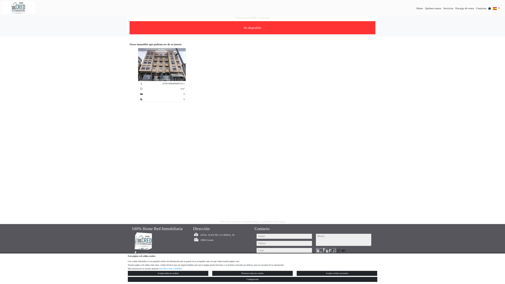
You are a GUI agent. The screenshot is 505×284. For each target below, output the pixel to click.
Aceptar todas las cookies (168, 273)
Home (419, 8)
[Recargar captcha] (338, 250)
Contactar (481, 8)
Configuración (253, 279)
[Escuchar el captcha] (343, 250)
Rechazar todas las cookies (252, 273)
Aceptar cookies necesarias (337, 273)
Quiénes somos (433, 8)
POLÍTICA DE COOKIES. (171, 269)
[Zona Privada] (489, 8)
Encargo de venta (464, 8)
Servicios (448, 8)
